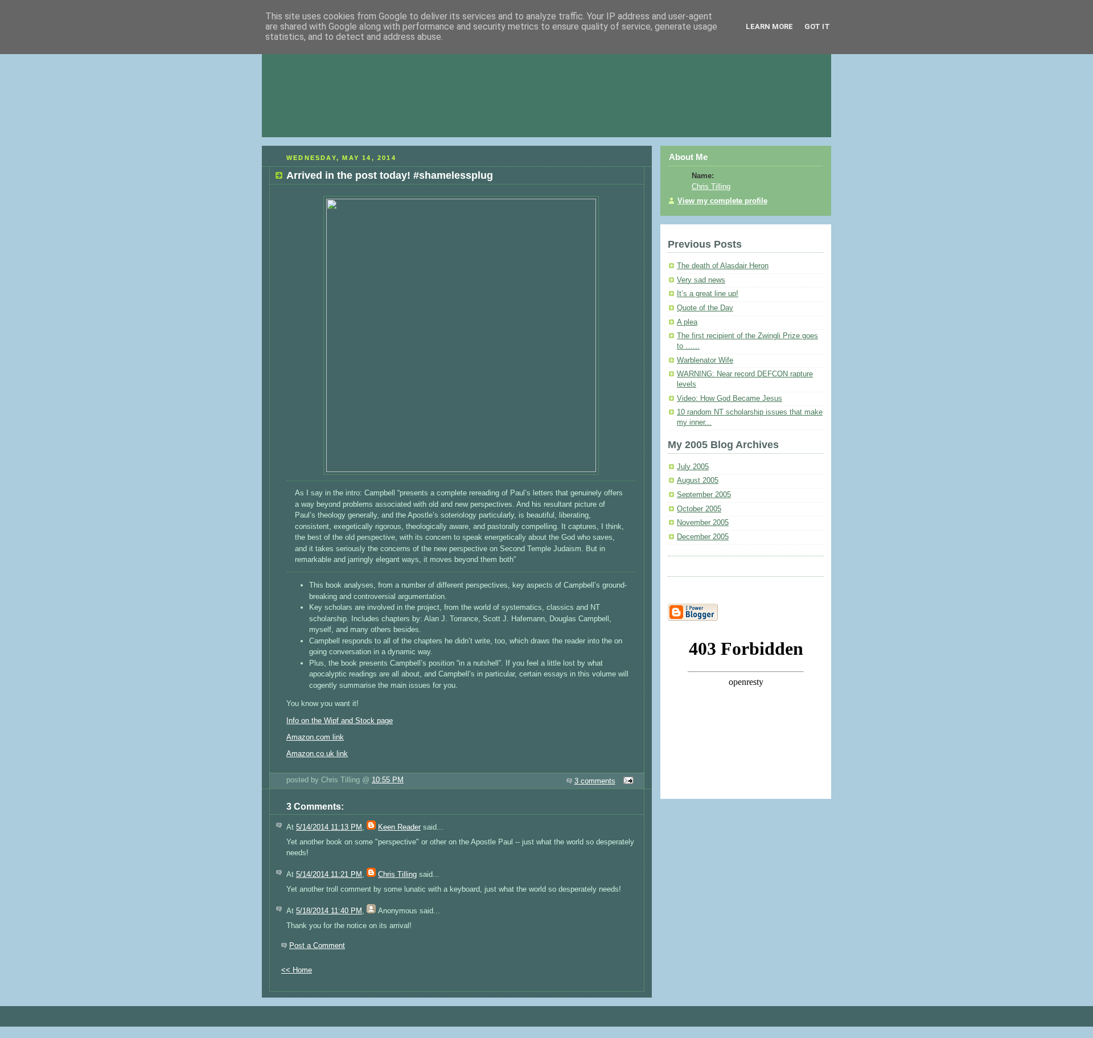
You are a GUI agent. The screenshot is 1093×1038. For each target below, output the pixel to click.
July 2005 (693, 467)
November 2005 (703, 523)
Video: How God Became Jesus (729, 399)
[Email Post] (627, 781)
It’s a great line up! (707, 294)
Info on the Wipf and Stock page (339, 720)
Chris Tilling (397, 874)
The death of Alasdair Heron (723, 266)
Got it (817, 26)
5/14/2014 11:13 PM (329, 827)
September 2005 (704, 495)
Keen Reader (399, 827)
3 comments (594, 781)
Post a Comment (317, 945)
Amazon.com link (315, 737)
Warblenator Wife (705, 360)
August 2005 (697, 481)
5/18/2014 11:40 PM (329, 910)
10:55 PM (388, 780)
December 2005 (703, 537)
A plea (687, 322)
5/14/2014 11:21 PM (329, 874)
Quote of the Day (705, 308)
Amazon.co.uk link (317, 753)
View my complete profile (722, 201)
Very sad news (701, 280)
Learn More (769, 26)
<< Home (296, 970)
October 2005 (699, 509)
